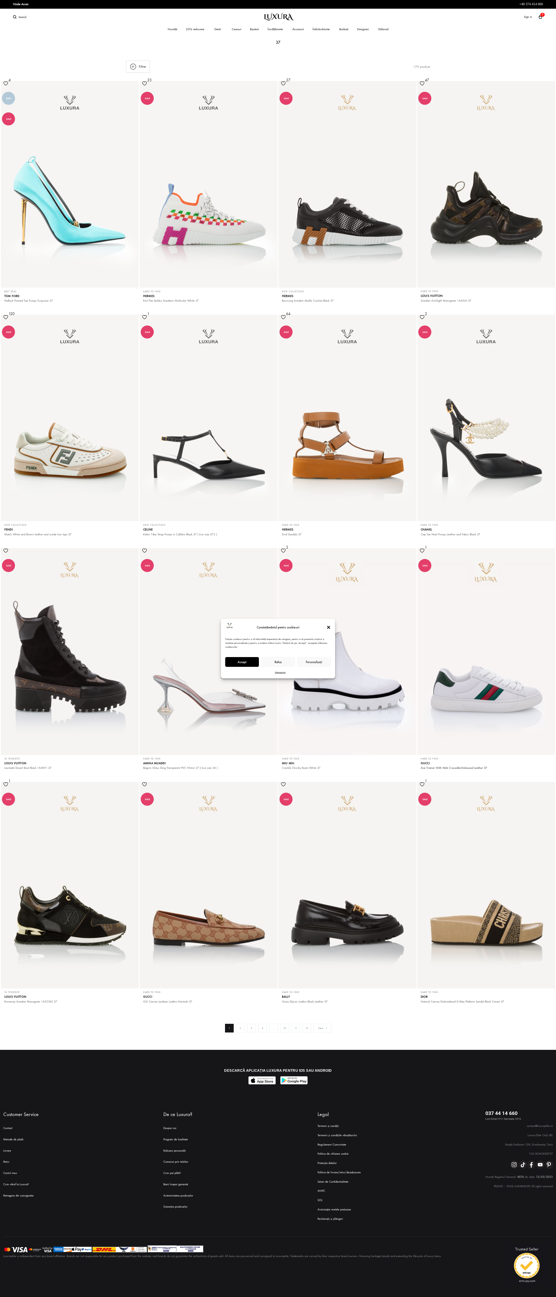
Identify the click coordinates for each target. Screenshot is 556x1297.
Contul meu (10, 1173)
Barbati (343, 29)
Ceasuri (236, 29)
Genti (217, 29)
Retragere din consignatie (18, 1195)
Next (320, 1028)
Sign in (528, 17)
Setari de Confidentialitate (333, 1182)
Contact (7, 1128)
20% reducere (195, 29)
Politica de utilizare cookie (333, 1154)
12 (306, 1028)
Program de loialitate (175, 1139)
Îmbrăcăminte (321, 29)
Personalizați (314, 662)
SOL (320, 1200)
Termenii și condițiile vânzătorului (337, 1135)
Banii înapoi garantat (175, 1184)
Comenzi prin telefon (175, 1162)
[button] (328, 627)
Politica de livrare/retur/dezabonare (339, 1172)
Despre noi (169, 1128)
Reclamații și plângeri (330, 1219)
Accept (242, 662)
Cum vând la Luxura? (16, 1184)
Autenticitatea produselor (178, 1195)
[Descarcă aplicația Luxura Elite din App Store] (262, 1080)
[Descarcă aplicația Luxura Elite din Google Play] (294, 1080)
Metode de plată (13, 1139)
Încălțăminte (275, 29)
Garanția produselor (175, 1206)
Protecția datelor (327, 1163)
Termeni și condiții (328, 1126)
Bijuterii (254, 29)
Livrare (7, 1150)
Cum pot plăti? (172, 1173)
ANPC (321, 1191)
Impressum (280, 672)
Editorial (383, 29)
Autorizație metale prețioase (334, 1209)
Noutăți (172, 29)
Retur (6, 1162)
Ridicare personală (174, 1150)
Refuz (278, 662)
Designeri (363, 29)
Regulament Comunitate (332, 1144)
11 (296, 1028)
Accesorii (298, 29)
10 (284, 1028)
